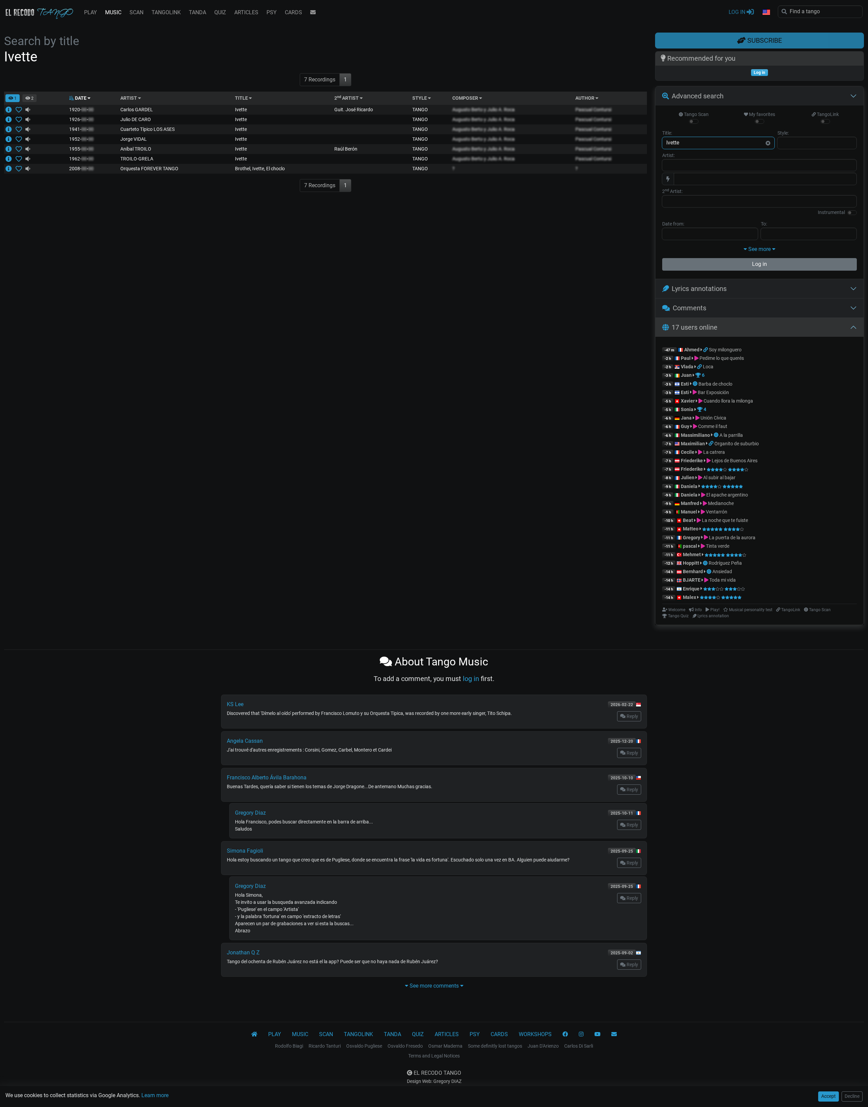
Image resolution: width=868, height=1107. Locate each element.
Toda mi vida (722, 580)
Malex (689, 597)
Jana (686, 418)
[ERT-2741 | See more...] (10, 149)
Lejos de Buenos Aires (734, 460)
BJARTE (692, 580)
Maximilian (693, 443)
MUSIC (113, 12)
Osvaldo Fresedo (405, 1046)
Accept (828, 1096)
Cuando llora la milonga (728, 401)
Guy (685, 426)
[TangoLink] (706, 349)
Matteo (690, 528)
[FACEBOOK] (565, 1034)
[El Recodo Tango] (254, 1034)
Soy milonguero (725, 349)
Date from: (673, 224)
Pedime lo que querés (721, 358)
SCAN (136, 12)
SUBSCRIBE (764, 40)
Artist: (668, 155)
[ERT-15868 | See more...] (10, 168)
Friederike (692, 460)
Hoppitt (691, 563)
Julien (688, 477)
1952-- (81, 139)
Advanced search (698, 96)
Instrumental (831, 212)
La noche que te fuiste (724, 520)
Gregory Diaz (250, 813)
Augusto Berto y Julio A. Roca (483, 109)
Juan (686, 375)
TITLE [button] (242, 98)
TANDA (197, 12)
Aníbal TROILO (135, 149)
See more (759, 249)
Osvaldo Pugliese (364, 1046)
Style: (783, 133)
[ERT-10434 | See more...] (10, 158)
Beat (688, 520)
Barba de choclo (715, 384)
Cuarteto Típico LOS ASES (147, 129)
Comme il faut (712, 426)
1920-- (81, 109)
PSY (272, 12)
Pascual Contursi (593, 109)
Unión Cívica (712, 418)
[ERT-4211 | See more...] (10, 119)
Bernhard (693, 571)
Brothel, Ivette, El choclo (260, 168)
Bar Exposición (713, 392)
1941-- (81, 129)
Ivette (241, 109)
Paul (686, 358)
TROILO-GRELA (136, 158)
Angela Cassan (245, 741)
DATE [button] (80, 98)
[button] (766, 12)
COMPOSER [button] (465, 98)
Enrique (692, 588)
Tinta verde (717, 546)
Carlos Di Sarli (578, 1046)
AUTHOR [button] (585, 98)
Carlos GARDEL (136, 109)
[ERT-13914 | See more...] (10, 139)
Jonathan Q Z (243, 952)
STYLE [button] (420, 98)
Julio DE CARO (135, 119)
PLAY (90, 12)
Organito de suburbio (736, 443)
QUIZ (220, 12)
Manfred (690, 503)
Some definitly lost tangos (495, 1046)
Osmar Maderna (445, 1046)
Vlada (687, 366)
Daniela (689, 486)
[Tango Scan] (695, 384)
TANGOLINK (166, 12)
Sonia (687, 409)
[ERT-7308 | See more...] (10, 129)
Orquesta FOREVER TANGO (149, 168)
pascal (690, 546)
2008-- (81, 168)
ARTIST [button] (129, 98)
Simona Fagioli (245, 851)
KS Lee (235, 704)
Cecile (687, 452)
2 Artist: (672, 191)
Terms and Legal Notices (434, 1056)
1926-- (81, 119)
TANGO (420, 109)
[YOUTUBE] (597, 1034)
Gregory (691, 537)
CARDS (293, 12)
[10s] (27, 109)
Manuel (689, 511)
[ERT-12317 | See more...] (10, 109)
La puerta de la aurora (731, 537)
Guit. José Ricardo (353, 109)
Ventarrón (716, 511)
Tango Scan (696, 114)
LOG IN (738, 12)
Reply (632, 716)
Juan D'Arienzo (543, 1046)
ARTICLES (246, 12)
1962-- (81, 158)
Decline (852, 1096)
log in (471, 679)
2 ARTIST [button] (347, 98)
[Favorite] (20, 109)
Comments (689, 308)
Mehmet (692, 554)
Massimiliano (695, 435)
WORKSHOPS (535, 1034)
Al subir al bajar (718, 477)
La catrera (713, 452)
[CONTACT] (313, 12)
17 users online (694, 327)
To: (764, 224)
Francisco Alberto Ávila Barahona (267, 777)
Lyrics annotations (699, 289)
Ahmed (691, 349)
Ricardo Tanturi (325, 1046)
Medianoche (720, 503)
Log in (759, 264)
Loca (708, 366)
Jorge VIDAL (133, 139)
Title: (667, 133)
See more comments (434, 986)
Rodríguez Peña (725, 563)
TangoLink (827, 114)
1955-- (81, 149)
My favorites (761, 114)
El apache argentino (726, 495)
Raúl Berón (345, 149)
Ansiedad (722, 571)
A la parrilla (731, 435)
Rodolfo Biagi (289, 1046)
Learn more (155, 1095)
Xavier (688, 401)
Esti (685, 384)
